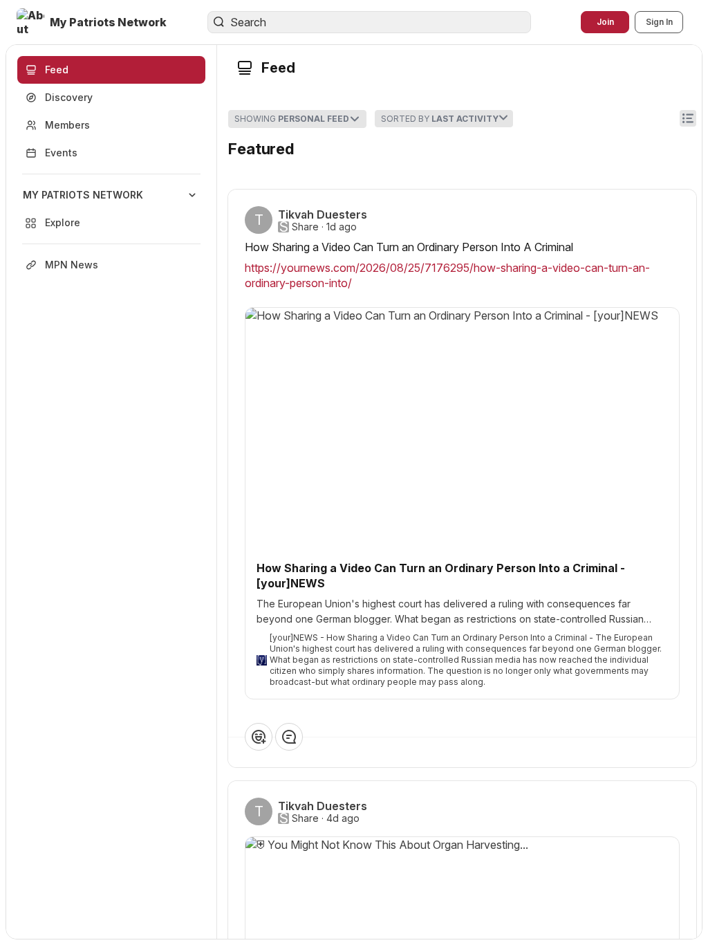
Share (305, 226)
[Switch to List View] (688, 118)
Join (605, 22)
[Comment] (289, 737)
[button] (93, 22)
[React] (258, 737)
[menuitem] (111, 209)
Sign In (659, 22)
